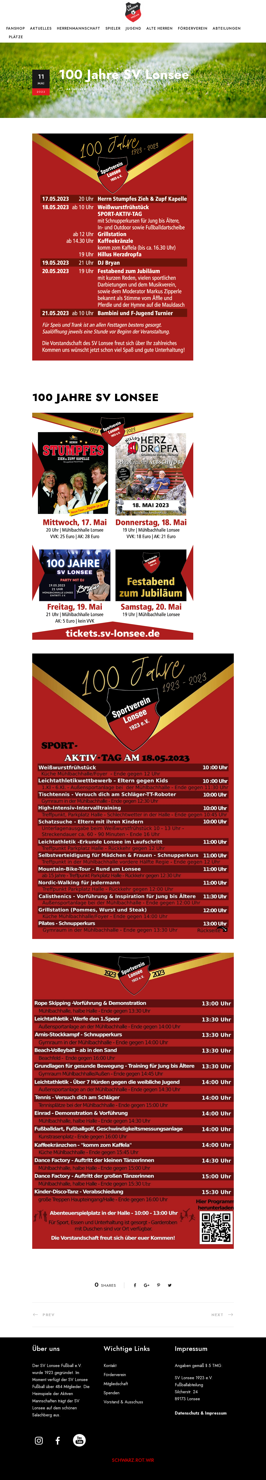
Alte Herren (160, 28)
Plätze (16, 36)
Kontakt (110, 1366)
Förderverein (193, 28)
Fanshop (15, 28)
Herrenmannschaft (78, 28)
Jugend (133, 28)
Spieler (113, 28)
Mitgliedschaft (116, 1384)
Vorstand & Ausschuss (123, 1402)
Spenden (111, 1393)
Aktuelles (41, 28)
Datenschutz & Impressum (201, 1413)
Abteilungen (227, 28)
